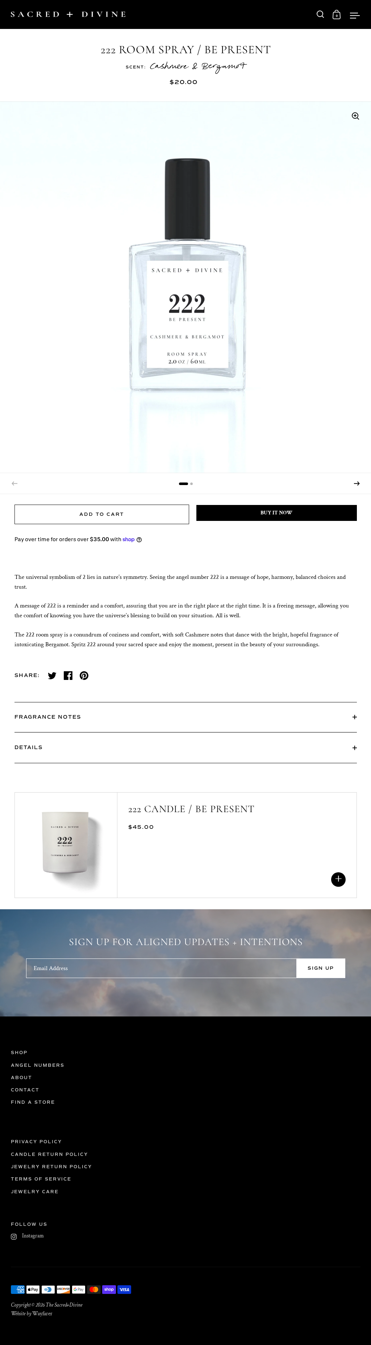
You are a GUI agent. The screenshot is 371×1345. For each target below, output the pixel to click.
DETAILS (28, 747)
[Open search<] (320, 14)
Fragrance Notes (47, 717)
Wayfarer (42, 1313)
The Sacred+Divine (64, 1305)
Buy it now (276, 512)
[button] (357, 483)
